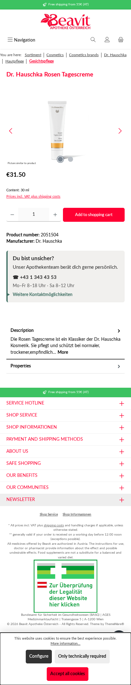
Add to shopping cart (94, 215)
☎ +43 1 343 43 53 (35, 277)
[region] (65, 131)
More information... (65, 643)
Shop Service (49, 514)
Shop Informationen (77, 514)
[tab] (65, 341)
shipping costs (54, 525)
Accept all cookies (67, 674)
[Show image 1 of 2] (60, 159)
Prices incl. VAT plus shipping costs (33, 196)
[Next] (120, 131)
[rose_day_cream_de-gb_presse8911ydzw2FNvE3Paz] (65, 131)
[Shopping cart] (121, 40)
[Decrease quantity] (12, 215)
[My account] (107, 40)
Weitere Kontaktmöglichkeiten (42, 295)
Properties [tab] (20, 366)
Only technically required (82, 656)
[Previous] (11, 131)
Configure (38, 656)
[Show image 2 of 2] (70, 159)
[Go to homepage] (65, 22)
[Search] (93, 40)
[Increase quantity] (55, 215)
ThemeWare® (114, 624)
